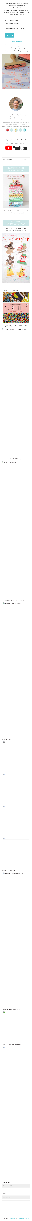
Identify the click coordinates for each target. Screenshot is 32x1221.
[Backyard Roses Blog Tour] (16, 1012)
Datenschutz (18, 41)
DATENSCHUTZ (21, 1218)
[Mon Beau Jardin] (16, 742)
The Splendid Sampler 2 (16, 459)
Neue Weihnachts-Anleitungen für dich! (16, 230)
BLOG (27, 1218)
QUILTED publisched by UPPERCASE (16, 326)
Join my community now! (12, 20)
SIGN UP (9, 35)
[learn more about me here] (16, 111)
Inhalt (13, 41)
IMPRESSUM (13, 1218)
